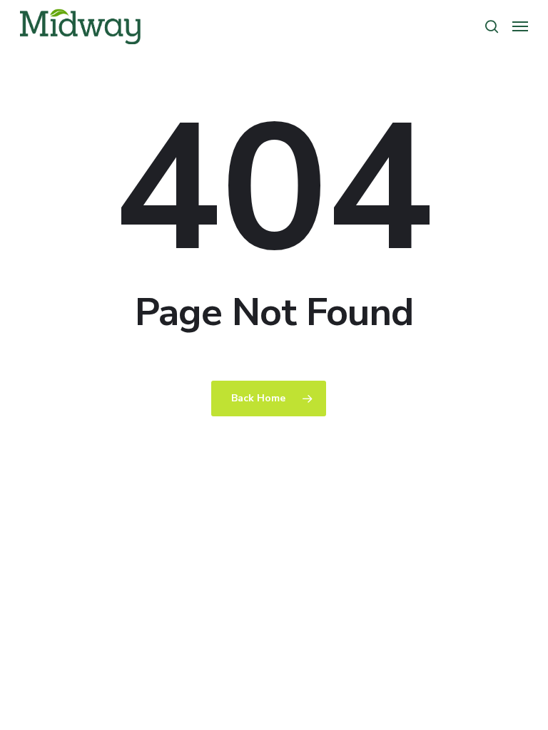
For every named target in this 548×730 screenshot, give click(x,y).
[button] (520, 26)
